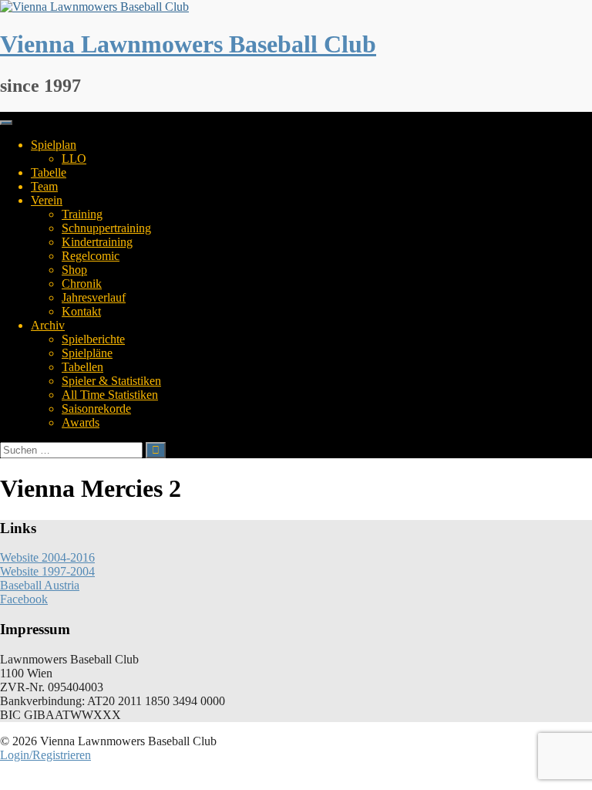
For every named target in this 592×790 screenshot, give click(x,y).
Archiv (48, 325)
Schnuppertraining (106, 228)
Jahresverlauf (94, 297)
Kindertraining (97, 241)
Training (82, 214)
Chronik (82, 283)
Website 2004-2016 (47, 557)
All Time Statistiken (110, 394)
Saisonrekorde (96, 408)
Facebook (24, 599)
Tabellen (82, 366)
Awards (80, 422)
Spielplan (53, 144)
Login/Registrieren (45, 754)
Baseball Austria (39, 585)
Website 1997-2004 (47, 571)
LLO (74, 158)
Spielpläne (87, 353)
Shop (74, 269)
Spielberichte (93, 339)
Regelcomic (90, 255)
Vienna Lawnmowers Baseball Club (188, 44)
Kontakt (81, 311)
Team (44, 186)
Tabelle (48, 172)
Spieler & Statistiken (111, 380)
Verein (46, 200)
